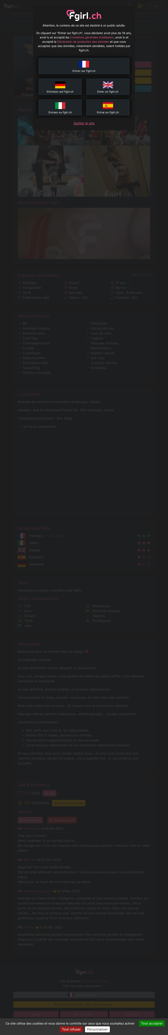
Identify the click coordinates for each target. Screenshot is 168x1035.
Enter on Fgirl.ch (107, 91)
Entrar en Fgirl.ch (108, 112)
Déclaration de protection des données (83, 41)
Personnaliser (97, 1029)
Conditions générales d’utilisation (92, 37)
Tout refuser (71, 1029)
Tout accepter (152, 1023)
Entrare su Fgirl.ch (60, 112)
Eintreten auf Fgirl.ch (60, 91)
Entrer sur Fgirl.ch (84, 70)
